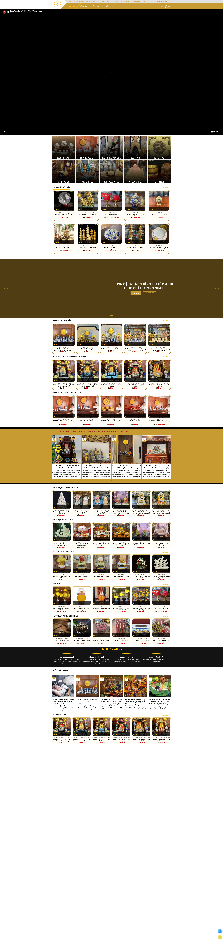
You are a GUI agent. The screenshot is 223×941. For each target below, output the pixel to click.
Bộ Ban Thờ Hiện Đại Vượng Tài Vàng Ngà (135, 385)
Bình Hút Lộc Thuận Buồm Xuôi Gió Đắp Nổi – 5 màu (64, 248)
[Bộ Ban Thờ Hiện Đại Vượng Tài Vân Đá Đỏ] (161, 727)
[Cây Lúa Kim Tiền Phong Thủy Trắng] (62, 564)
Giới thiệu (83, 6)
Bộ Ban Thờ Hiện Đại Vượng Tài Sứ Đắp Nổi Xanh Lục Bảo (87, 385)
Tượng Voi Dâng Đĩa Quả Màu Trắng (101, 544)
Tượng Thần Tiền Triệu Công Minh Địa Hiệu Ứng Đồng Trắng (141, 512)
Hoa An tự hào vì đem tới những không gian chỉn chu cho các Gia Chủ (91, 432)
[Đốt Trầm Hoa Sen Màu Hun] (82, 628)
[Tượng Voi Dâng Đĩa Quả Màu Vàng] (121, 532)
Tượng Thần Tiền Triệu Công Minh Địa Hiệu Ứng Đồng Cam (161, 512)
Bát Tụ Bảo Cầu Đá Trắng (101, 576)
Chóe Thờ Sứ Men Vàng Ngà (159, 214)
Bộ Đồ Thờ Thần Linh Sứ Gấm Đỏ (135, 421)
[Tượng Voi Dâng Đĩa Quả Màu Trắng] (101, 532)
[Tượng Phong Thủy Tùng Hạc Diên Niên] (141, 564)
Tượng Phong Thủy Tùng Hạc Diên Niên (141, 577)
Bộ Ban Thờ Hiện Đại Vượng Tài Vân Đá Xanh (111, 385)
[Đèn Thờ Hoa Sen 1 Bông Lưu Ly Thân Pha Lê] (121, 596)
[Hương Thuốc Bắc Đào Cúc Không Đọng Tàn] (161, 628)
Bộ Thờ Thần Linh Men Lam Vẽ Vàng (159, 421)
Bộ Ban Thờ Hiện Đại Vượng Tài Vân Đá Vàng (159, 385)
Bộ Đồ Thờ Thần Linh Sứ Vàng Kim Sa (111, 421)
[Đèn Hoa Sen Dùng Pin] (111, 201)
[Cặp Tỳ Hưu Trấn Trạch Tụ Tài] (141, 532)
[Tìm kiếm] (162, 6)
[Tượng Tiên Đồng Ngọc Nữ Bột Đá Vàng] (101, 500)
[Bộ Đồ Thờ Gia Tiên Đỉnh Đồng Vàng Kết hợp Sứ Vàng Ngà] (159, 335)
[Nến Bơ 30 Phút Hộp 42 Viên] (101, 628)
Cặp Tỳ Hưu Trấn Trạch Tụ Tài (141, 544)
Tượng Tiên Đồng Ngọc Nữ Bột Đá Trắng (82, 512)
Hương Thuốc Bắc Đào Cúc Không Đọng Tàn (161, 641)
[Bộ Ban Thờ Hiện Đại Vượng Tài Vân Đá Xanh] (111, 371)
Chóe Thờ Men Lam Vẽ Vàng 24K (135, 215)
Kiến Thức (110, 6)
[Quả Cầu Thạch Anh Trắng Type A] (64, 201)
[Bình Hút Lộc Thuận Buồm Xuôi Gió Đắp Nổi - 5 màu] (64, 234)
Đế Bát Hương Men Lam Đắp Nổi (141, 641)
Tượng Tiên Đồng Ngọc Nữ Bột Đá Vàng (101, 512)
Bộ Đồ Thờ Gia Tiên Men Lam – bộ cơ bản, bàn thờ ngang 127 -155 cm (63, 349)
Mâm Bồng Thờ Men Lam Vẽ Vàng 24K (111, 248)
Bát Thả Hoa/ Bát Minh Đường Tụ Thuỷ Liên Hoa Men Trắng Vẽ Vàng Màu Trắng (159, 248)
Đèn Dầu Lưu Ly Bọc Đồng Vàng (81, 609)
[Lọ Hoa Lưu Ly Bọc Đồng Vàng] (101, 596)
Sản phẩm (96, 6)
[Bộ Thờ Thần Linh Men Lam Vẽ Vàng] (159, 407)
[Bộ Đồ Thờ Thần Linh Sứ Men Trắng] (64, 407)
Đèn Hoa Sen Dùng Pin (111, 214)
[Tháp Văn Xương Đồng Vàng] (88, 234)
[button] (111, 480)
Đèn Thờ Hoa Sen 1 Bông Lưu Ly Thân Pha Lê (121, 609)
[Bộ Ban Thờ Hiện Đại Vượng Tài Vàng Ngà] (135, 371)
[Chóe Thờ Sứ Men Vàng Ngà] (159, 201)
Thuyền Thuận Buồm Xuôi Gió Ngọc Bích (161, 577)
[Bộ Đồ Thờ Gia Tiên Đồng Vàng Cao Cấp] (88, 335)
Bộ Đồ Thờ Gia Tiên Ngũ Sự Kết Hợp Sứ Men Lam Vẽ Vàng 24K (135, 349)
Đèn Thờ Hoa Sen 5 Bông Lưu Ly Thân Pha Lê (61, 609)
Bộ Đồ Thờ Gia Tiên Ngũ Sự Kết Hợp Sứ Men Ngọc (111, 349)
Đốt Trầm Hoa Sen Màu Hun (81, 640)
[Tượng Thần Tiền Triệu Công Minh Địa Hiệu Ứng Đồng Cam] (161, 500)
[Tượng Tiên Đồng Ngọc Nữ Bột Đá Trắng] (82, 500)
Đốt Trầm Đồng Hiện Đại (62, 640)
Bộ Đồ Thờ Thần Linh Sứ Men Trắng (63, 421)
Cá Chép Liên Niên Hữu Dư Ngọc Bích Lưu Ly (62, 544)
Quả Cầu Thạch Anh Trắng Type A (64, 215)
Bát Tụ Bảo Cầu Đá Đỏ (81, 576)
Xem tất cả (165, 187)
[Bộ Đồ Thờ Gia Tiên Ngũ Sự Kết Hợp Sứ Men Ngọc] (111, 335)
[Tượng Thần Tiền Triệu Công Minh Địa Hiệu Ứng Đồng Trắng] (141, 500)
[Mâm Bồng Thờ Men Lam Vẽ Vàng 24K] (111, 234)
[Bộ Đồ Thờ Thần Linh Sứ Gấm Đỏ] (135, 407)
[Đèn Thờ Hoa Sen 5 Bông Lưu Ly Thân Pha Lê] (62, 596)
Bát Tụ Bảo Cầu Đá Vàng (121, 576)
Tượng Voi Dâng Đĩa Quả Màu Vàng (121, 544)
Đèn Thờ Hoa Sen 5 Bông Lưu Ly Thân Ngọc (141, 609)
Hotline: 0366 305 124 (163, 1)
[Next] (217, 288)
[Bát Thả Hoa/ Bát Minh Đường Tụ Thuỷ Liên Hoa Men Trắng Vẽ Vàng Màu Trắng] (159, 234)
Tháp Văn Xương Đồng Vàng (88, 247)
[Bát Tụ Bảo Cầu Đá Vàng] (121, 564)
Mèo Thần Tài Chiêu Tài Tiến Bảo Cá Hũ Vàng (81, 544)
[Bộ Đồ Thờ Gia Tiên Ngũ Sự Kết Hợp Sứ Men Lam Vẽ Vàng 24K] (135, 335)
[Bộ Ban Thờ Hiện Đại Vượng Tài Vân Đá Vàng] (159, 371)
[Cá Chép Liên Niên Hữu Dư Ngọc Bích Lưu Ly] (62, 532)
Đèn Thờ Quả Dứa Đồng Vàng (135, 247)
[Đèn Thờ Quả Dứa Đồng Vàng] (135, 234)
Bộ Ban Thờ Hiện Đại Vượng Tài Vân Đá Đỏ (161, 740)
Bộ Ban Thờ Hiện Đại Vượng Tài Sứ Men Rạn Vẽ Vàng (63, 385)
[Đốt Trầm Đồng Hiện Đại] (62, 628)
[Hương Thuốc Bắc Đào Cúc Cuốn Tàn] (121, 628)
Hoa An (72, 6)
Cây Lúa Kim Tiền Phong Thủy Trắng (61, 577)
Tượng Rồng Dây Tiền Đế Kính (88, 214)
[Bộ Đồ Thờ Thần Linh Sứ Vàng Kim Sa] (111, 407)
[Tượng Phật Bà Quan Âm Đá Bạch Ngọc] (62, 500)
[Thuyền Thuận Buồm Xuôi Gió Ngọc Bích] (161, 564)
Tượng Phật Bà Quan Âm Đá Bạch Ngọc (61, 512)
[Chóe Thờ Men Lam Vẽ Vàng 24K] (135, 201)
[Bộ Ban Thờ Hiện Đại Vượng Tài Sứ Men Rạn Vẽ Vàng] (64, 371)
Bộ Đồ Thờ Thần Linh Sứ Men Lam (88, 421)
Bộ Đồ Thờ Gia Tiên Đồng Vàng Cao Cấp (87, 349)
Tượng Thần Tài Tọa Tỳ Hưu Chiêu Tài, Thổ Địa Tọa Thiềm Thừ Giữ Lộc (121, 512)
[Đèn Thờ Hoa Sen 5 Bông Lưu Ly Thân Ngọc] (141, 596)
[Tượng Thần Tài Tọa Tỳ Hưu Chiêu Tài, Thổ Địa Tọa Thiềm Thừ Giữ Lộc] (121, 500)
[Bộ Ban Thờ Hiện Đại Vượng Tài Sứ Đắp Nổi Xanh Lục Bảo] (88, 371)
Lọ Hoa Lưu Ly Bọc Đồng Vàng (101, 608)
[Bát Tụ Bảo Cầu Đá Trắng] (101, 564)
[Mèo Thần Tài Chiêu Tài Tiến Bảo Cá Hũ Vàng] (82, 532)
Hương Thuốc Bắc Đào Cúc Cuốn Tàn (122, 641)
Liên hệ (123, 6)
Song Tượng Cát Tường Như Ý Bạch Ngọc (161, 544)
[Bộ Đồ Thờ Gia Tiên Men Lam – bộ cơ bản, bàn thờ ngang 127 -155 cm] (64, 335)
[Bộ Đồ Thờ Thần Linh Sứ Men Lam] (88, 407)
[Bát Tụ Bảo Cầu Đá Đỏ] (82, 564)
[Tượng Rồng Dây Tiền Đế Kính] (88, 201)
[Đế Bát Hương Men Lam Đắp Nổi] (141, 628)
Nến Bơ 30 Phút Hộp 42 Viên (101, 640)
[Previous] (6, 288)
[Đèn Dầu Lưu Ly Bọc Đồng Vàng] (82, 596)
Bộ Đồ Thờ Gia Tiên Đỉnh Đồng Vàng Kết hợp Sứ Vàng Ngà (159, 349)
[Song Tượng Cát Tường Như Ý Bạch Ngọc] (161, 532)
